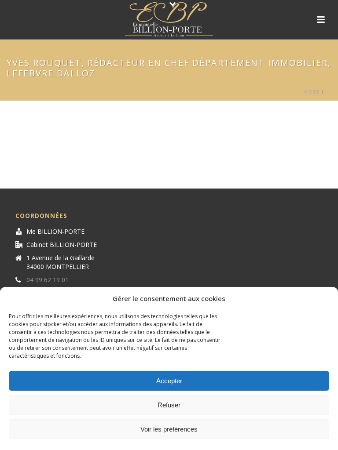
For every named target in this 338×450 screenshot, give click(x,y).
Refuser (169, 405)
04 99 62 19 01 (47, 280)
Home (312, 92)
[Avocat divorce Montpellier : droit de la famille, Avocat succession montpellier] (169, 20)
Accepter (169, 381)
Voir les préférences (169, 429)
